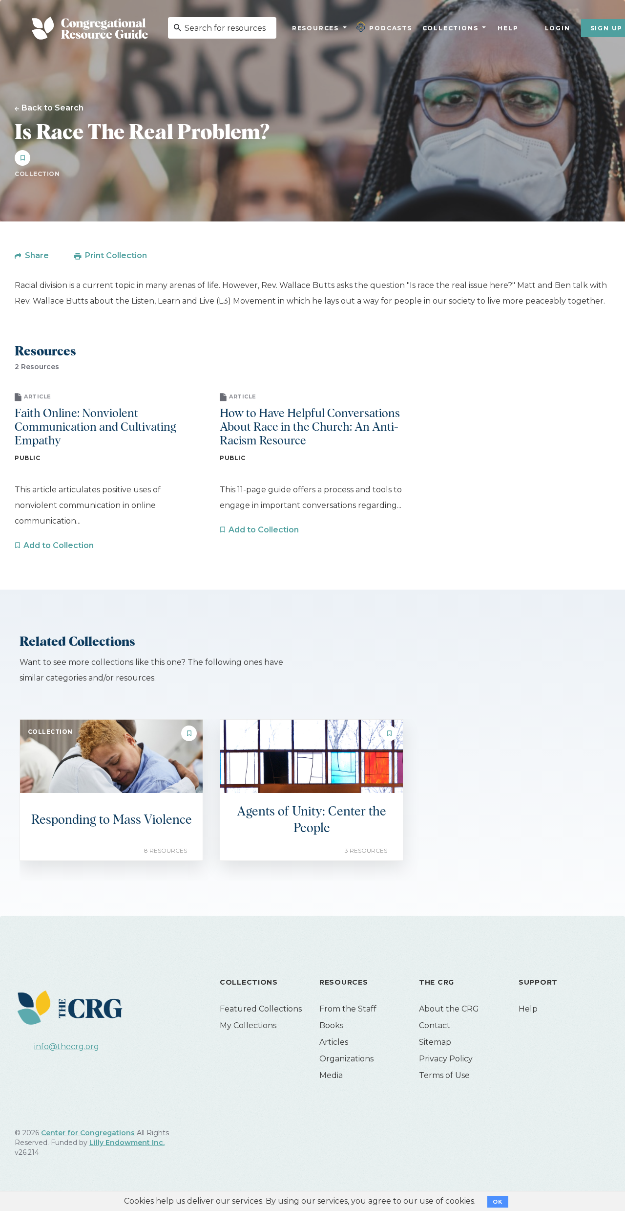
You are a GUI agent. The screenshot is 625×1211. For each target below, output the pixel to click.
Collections (449, 28)
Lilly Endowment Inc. (127, 1142)
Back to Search (52, 107)
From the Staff (347, 1008)
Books (331, 1025)
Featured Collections (261, 1008)
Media (331, 1075)
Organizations (346, 1058)
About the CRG (449, 1008)
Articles (333, 1042)
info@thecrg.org (66, 1046)
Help (508, 28)
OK (498, 1201)
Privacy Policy (446, 1058)
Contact (434, 1025)
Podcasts (390, 28)
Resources (315, 28)
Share (37, 255)
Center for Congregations (88, 1132)
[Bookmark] (22, 158)
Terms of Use (444, 1075)
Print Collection (116, 255)
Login (557, 28)
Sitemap (435, 1042)
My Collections (248, 1025)
